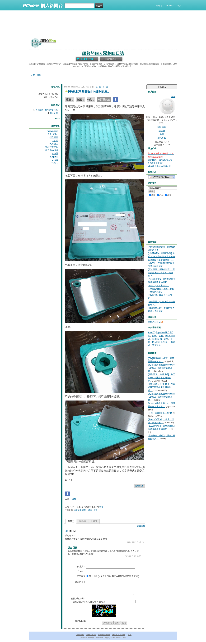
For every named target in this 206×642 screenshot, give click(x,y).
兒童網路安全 (104, 634)
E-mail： (82, 571)
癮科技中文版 (51, 147)
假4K (154, 335)
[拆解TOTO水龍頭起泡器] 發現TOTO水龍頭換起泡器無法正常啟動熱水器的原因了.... (161, 256)
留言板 (162, 130)
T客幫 (55, 140)
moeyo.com (52, 131)
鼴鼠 (73, 499)
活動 (39, 75)
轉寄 (101, 507)
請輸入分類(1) (154, 322)
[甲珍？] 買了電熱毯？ (158, 285)
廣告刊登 (80, 634)
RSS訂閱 (39, 110)
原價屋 (55, 153)
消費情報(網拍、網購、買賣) (86, 510)
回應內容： (80, 582)
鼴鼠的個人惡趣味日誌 (103, 53)
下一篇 (105, 87)
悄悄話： (81, 576)
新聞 (158, 6)
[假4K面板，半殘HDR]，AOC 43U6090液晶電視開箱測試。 (161, 377)
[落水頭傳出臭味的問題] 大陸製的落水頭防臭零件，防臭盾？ (161, 272)
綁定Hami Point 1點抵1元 (160, 160)
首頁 (33, 75)
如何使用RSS (51, 110)
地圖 (162, 134)
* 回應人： (81, 566)
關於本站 (162, 127)
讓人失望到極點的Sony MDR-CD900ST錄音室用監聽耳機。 (161, 368)
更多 (54, 163)
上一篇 (98, 87)
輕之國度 (54, 137)
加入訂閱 (54, 113)
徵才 (129, 634)
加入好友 (162, 138)
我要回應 (141, 526)
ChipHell (54, 156)
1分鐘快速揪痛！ (156, 163)
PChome (170, 6)
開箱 (161, 335)
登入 (179, 6)
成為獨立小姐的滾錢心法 (159, 166)
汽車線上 (54, 144)
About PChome (118, 634)
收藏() (94, 521)
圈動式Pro (157, 339)
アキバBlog (52, 134)
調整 (166, 339)
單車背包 (156, 345)
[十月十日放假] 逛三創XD (160, 413)
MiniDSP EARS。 (160, 342)
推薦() (82, 521)
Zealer (55, 160)
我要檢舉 (139, 486)
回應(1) (71, 521)
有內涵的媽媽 (51, 150)
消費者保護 (91, 634)
